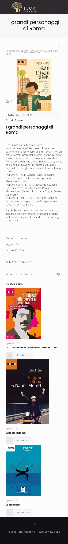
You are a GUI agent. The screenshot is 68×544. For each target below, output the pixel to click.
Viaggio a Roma (16, 432)
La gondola (13, 504)
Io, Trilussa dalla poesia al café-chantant (31, 347)
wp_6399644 (32, 50)
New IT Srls (54, 532)
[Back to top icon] (34, 524)
